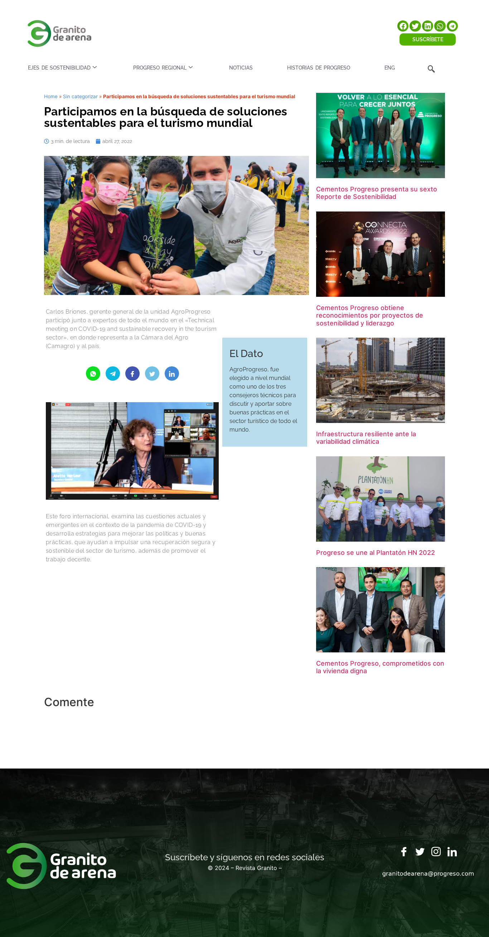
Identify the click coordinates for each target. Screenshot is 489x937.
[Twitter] (420, 852)
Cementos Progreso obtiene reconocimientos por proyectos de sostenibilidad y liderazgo (369, 315)
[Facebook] (403, 852)
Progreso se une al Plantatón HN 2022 (375, 552)
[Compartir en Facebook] (132, 373)
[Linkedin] (452, 852)
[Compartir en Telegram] (113, 373)
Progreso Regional (159, 68)
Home (51, 96)
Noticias (241, 68)
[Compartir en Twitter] (152, 373)
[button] (403, 26)
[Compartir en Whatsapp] (93, 373)
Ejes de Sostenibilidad (59, 68)
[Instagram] (436, 852)
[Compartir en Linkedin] (172, 373)
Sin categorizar (80, 96)
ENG (389, 68)
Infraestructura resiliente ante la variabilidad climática (366, 438)
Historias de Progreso (318, 68)
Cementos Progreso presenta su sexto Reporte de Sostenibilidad (376, 193)
